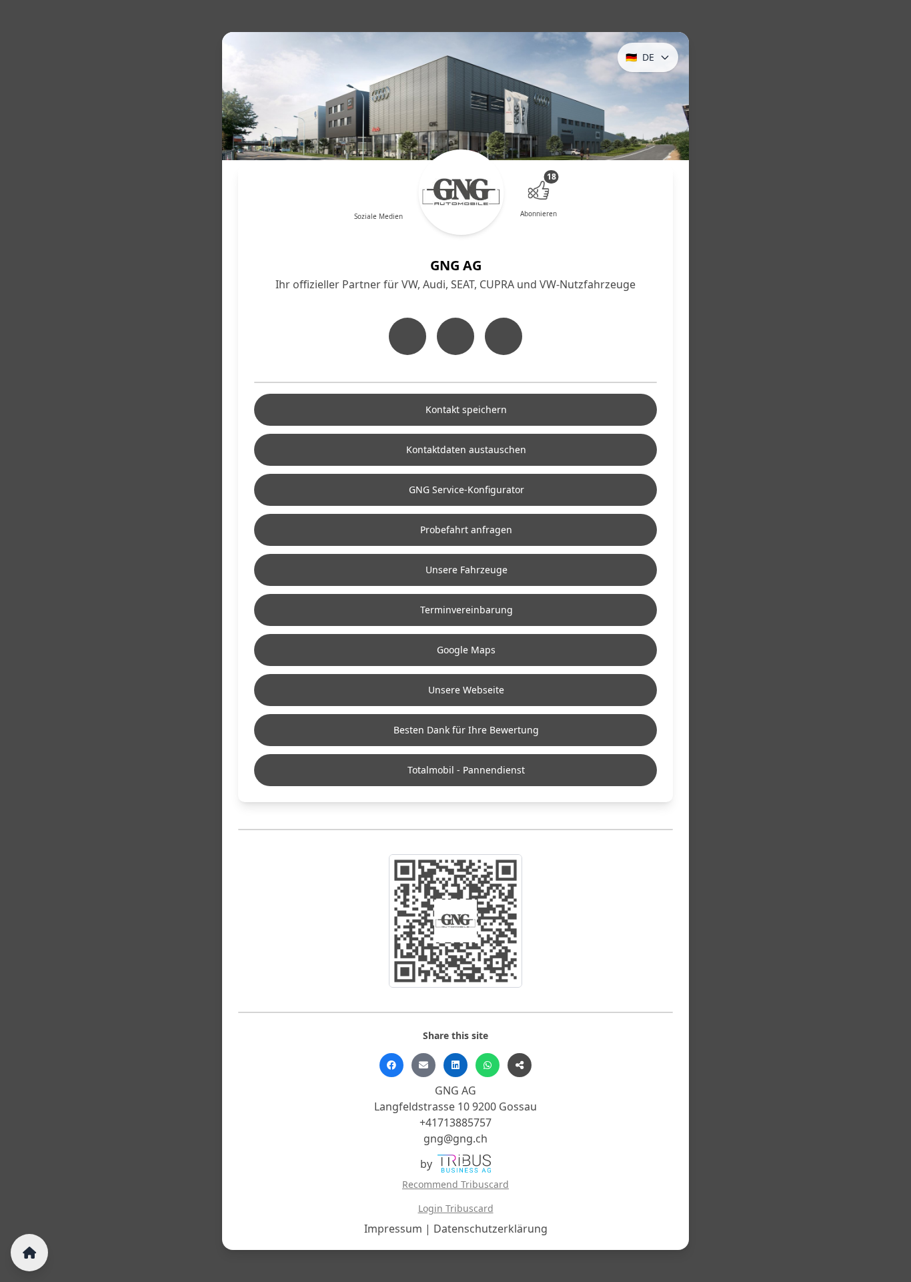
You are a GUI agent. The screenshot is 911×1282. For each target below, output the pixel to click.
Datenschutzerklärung (490, 1228)
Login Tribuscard (456, 1208)
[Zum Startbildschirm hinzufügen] (29, 1252)
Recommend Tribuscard (455, 1184)
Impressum (394, 1228)
